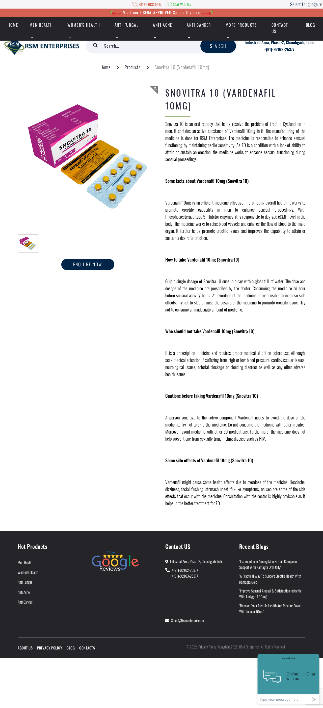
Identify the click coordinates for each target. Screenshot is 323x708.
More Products (241, 25)
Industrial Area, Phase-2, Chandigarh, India (279, 42)
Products (133, 67)
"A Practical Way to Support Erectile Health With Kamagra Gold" (270, 578)
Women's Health (83, 25)
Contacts (87, 647)
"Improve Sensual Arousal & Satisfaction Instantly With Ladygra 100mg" (270, 593)
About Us (25, 647)
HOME (13, 25)
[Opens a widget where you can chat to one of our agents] (288, 679)
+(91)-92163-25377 (279, 49)
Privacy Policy (49, 647)
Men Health (41, 25)
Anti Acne (162, 25)
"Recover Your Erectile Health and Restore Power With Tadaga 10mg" (270, 608)
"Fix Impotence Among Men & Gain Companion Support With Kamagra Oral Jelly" (268, 564)
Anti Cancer (199, 25)
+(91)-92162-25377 (185, 570)
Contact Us (280, 28)
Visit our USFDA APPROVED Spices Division (161, 13)
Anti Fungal (127, 25)
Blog (310, 25)
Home (105, 67)
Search (218, 46)
